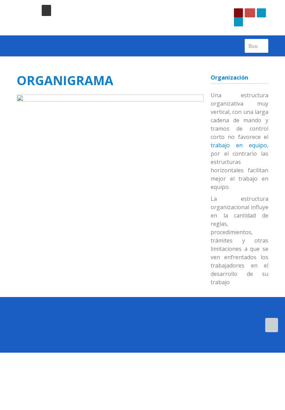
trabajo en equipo (239, 145)
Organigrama (65, 80)
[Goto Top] (271, 325)
